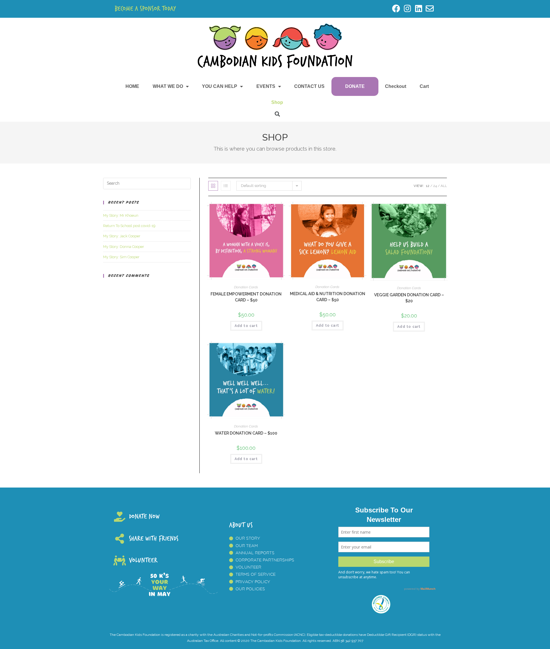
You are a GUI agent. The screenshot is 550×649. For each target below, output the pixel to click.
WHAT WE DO (168, 86)
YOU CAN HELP (219, 86)
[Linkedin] (418, 8)
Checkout (395, 86)
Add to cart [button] (246, 326)
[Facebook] (396, 8)
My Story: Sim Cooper (121, 257)
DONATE (355, 86)
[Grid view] (213, 186)
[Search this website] (147, 183)
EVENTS (265, 86)
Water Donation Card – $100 (246, 433)
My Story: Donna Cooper (123, 246)
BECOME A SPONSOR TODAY (145, 8)
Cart (424, 86)
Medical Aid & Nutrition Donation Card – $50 (327, 296)
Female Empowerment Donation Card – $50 (246, 297)
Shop (277, 102)
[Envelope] (429, 8)
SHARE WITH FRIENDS (153, 538)
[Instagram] (407, 8)
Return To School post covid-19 (129, 226)
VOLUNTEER (143, 560)
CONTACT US (309, 86)
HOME (132, 86)
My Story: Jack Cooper (121, 236)
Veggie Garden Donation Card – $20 (409, 298)
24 (435, 186)
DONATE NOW (144, 516)
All (444, 186)
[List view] (226, 186)
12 (427, 186)
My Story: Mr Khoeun (120, 215)
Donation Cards (246, 287)
